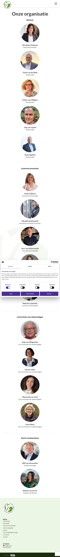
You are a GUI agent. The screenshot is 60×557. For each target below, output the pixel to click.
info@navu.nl (8, 546)
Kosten (5, 530)
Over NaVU (6, 535)
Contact (5, 537)
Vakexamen (6, 521)
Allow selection (30, 293)
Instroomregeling (8, 528)
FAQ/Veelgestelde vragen (10, 532)
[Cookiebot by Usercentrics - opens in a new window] (52, 262)
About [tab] (49, 266)
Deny (11, 293)
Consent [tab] (10, 266)
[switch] (23, 287)
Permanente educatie (9, 526)
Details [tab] (30, 266)
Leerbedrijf (6, 523)
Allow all (49, 293)
